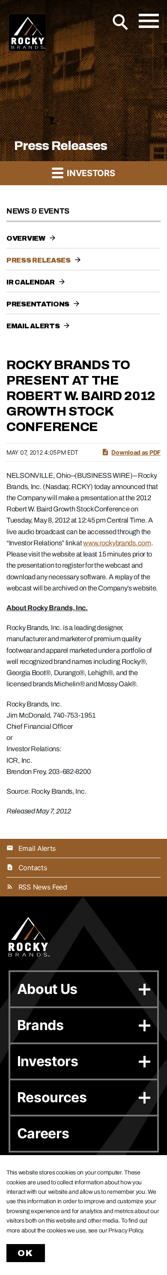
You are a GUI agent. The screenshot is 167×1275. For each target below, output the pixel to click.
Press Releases (38, 260)
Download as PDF (136, 452)
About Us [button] (47, 989)
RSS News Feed (42, 887)
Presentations (37, 304)
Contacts (32, 867)
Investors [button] (90, 173)
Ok (26, 1253)
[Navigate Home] (27, 32)
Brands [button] (40, 1025)
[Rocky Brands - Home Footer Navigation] (29, 937)
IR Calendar (30, 282)
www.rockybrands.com (117, 543)
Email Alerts (33, 326)
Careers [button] (43, 1133)
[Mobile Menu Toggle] (148, 21)
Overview (25, 238)
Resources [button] (52, 1097)
